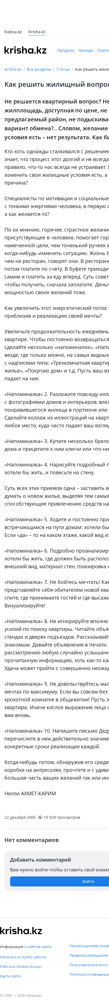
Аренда (86, 25)
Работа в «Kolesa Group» (21, 966)
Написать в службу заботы (23, 956)
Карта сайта (10, 975)
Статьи (63, 44)
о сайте (30, 946)
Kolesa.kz (13, 7)
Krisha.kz (13, 44)
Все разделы (39, 44)
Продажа (65, 25)
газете (46, 946)
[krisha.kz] (21, 930)
